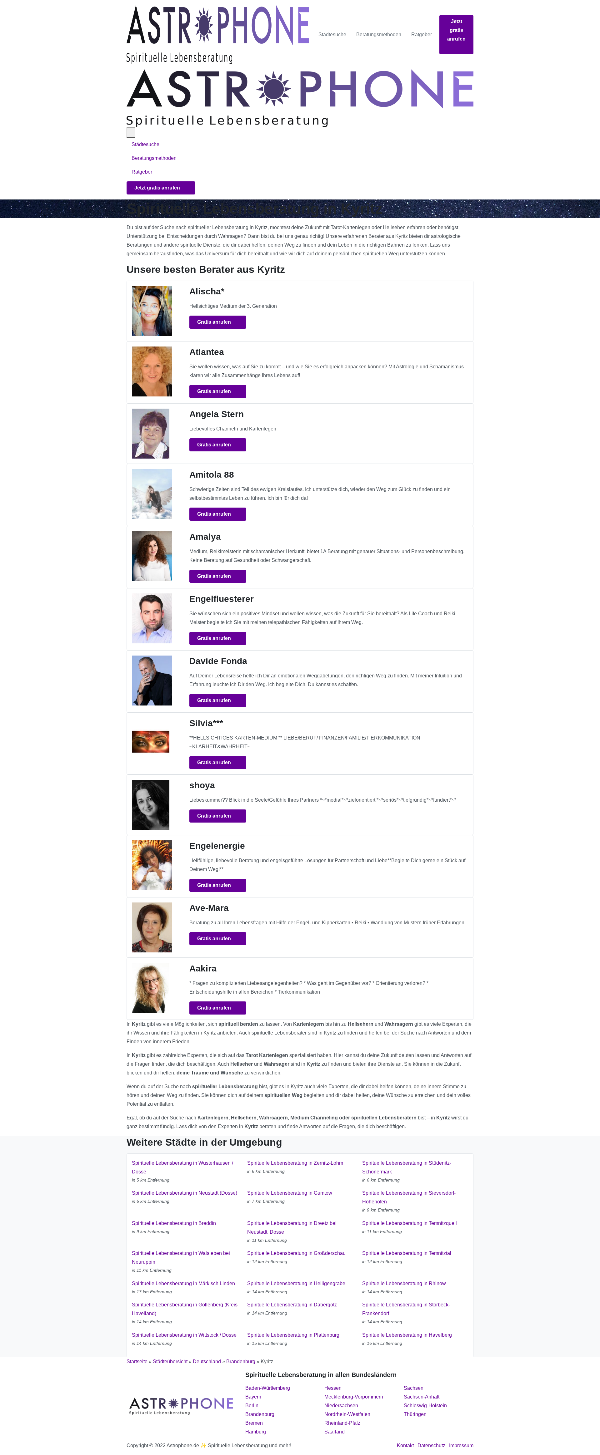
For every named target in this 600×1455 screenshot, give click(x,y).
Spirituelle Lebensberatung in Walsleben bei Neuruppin (181, 1258)
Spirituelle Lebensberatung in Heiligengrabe (296, 1283)
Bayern (253, 1396)
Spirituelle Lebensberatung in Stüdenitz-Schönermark (406, 1167)
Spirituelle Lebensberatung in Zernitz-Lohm (295, 1163)
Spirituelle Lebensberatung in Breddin (174, 1223)
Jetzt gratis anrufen (456, 30)
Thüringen (415, 1414)
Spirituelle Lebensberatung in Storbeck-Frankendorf (406, 1309)
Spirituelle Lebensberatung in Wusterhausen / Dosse (182, 1167)
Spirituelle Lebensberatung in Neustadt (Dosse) (184, 1193)
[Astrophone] (218, 34)
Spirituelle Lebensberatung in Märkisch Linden (183, 1283)
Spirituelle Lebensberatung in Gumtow (289, 1193)
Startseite (137, 1361)
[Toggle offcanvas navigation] (131, 132)
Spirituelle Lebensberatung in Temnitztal (406, 1253)
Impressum (461, 1445)
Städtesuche (332, 34)
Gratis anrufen (214, 322)
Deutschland (207, 1361)
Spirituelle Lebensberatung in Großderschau (296, 1253)
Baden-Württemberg (267, 1388)
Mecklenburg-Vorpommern (353, 1396)
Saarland (334, 1431)
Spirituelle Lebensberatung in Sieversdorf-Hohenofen (409, 1197)
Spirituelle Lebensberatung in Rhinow (404, 1283)
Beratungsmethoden (378, 34)
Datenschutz (431, 1445)
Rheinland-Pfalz (342, 1423)
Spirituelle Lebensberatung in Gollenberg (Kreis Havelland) (185, 1309)
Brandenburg (240, 1361)
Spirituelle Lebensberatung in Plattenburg (293, 1335)
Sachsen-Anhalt (421, 1396)
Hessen (333, 1388)
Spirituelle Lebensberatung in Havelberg (407, 1335)
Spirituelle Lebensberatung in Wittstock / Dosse (184, 1335)
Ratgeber (421, 34)
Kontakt (405, 1445)
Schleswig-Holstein (425, 1405)
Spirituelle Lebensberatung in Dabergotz (292, 1304)
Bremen (254, 1423)
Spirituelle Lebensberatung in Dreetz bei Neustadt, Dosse (292, 1228)
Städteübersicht (170, 1361)
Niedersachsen (341, 1405)
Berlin (251, 1405)
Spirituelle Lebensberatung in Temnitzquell (409, 1223)
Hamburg (255, 1431)
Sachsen (413, 1388)
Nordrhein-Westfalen (347, 1414)
